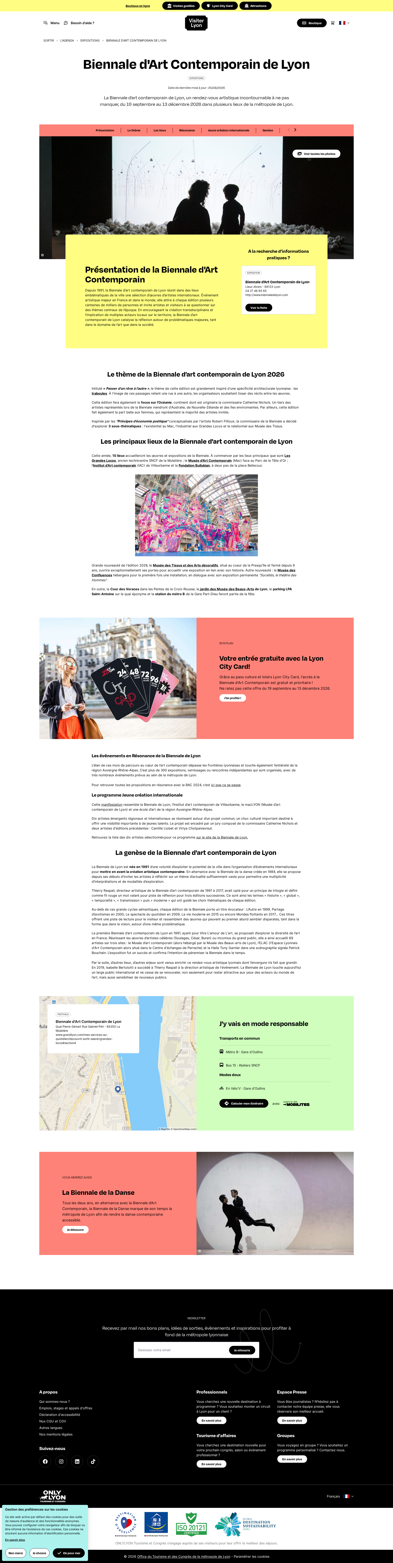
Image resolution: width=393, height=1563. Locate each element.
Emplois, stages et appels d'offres (65, 1408)
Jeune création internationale (228, 130)
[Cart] (333, 23)
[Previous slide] (289, 130)
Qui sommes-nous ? (54, 1401)
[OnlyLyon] (52, 1496)
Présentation (105, 130)
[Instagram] (61, 1461)
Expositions (90, 40)
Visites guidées (184, 6)
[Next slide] (295, 130)
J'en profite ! (232, 698)
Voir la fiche (259, 308)
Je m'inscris (242, 1350)
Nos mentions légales (55, 1434)
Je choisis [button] (39, 1553)
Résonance (187, 130)
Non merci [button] (16, 1553)
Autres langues (50, 1428)
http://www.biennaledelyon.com (266, 295)
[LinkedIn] (77, 1461)
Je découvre (75, 1230)
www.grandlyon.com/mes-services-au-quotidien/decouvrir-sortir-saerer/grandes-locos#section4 (84, 1039)
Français (333, 1496)
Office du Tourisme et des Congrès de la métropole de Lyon (183, 1556)
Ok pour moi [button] (71, 1553)
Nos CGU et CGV (52, 1421)
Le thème (134, 130)
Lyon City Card (222, 6)
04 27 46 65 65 (256, 290)
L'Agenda (67, 40)
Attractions (258, 6)
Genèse (268, 130)
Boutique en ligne (138, 5)
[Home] (197, 23)
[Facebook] (45, 1461)
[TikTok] (93, 1461)
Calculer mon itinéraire (247, 1103)
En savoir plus (211, 1420)
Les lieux (160, 130)
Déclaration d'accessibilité (59, 1415)
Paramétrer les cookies (251, 1556)
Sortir (48, 40)
